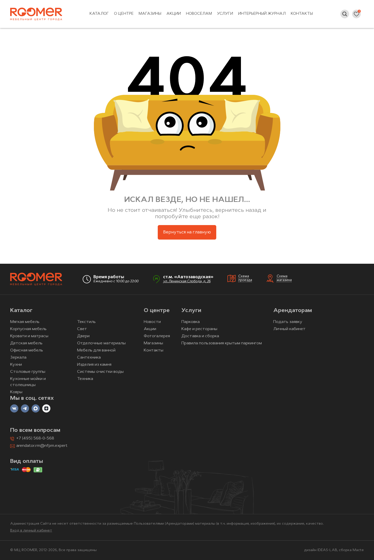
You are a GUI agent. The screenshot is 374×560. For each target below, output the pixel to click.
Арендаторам (292, 311)
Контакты (302, 14)
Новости (152, 322)
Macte (358, 550)
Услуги (225, 14)
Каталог (99, 14)
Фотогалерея (157, 336)
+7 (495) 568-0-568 (35, 438)
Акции (173, 14)
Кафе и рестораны (199, 329)
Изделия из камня (94, 365)
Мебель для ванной (96, 350)
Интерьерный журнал (262, 14)
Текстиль (86, 322)
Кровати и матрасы (29, 336)
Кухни (16, 365)
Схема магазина (284, 278)
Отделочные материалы (101, 343)
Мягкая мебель (24, 322)
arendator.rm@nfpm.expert (41, 446)
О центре (124, 14)
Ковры (16, 392)
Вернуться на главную (187, 232)
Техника (85, 379)
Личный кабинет (289, 329)
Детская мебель (26, 343)
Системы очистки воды (100, 372)
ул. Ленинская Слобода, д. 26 (187, 281)
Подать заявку (287, 322)
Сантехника (89, 358)
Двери (83, 336)
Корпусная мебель (28, 329)
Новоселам (199, 14)
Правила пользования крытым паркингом (221, 343)
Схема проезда (245, 278)
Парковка (190, 322)
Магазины (150, 14)
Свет (82, 329)
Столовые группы (27, 372)
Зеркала (18, 358)
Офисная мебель (26, 350)
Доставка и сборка (200, 336)
